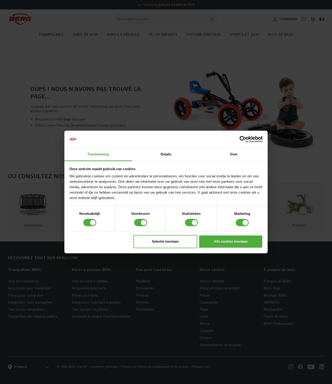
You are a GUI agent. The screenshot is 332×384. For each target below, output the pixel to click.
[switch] (140, 222)
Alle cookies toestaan (231, 241)
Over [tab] (234, 154)
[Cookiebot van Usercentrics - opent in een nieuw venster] (243, 139)
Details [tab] (166, 154)
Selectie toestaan (165, 241)
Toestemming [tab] (98, 154)
